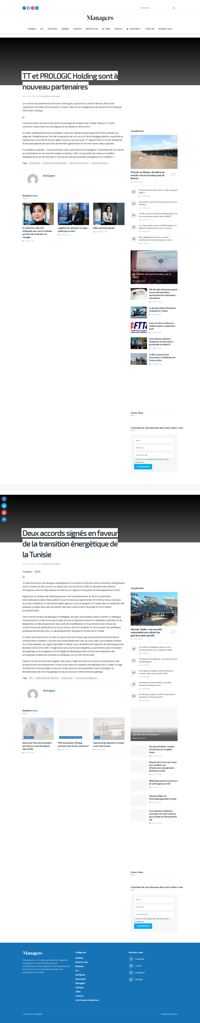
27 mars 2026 (139, 281)
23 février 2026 (100, 232)
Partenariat (34, 163)
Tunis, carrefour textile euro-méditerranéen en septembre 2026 (162, 326)
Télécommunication (79, 163)
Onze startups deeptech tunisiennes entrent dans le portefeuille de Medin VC (161, 342)
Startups (77, 29)
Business (32, 29)
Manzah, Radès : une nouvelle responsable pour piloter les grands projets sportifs (146, 632)
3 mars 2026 (64, 235)
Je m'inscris (143, 466)
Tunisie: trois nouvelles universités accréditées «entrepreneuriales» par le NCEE (152, 274)
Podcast (118, 29)
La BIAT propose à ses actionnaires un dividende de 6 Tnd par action (162, 357)
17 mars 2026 (29, 241)
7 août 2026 (64, 750)
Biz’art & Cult (92, 29)
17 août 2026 (29, 753)
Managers (55, 96)
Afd (31, 678)
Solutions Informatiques (54, 163)
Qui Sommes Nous (169, 1014)
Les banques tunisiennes (87, 1000)
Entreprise (80, 974)
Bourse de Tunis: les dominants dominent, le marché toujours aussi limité (36, 745)
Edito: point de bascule (104, 228)
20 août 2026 (139, 738)
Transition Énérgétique (86, 678)
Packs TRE (150, 29)
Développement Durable (47, 678)
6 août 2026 (99, 750)
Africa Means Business (70, 737)
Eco (41, 29)
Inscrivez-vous (165, 29)
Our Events (135, 29)
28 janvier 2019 (28, 96)
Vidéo (107, 29)
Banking (65, 29)
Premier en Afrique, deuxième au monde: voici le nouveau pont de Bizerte (148, 175)
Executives (52, 29)
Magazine (45, 96)
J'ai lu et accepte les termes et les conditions (151, 461)
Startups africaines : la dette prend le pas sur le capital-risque (161, 749)
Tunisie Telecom (99, 163)
